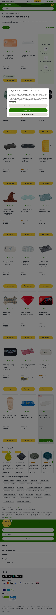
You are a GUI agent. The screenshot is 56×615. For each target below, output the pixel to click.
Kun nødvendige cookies (28, 114)
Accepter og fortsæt (28, 110)
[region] (28, 103)
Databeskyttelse (12, 102)
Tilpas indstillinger (28, 105)
